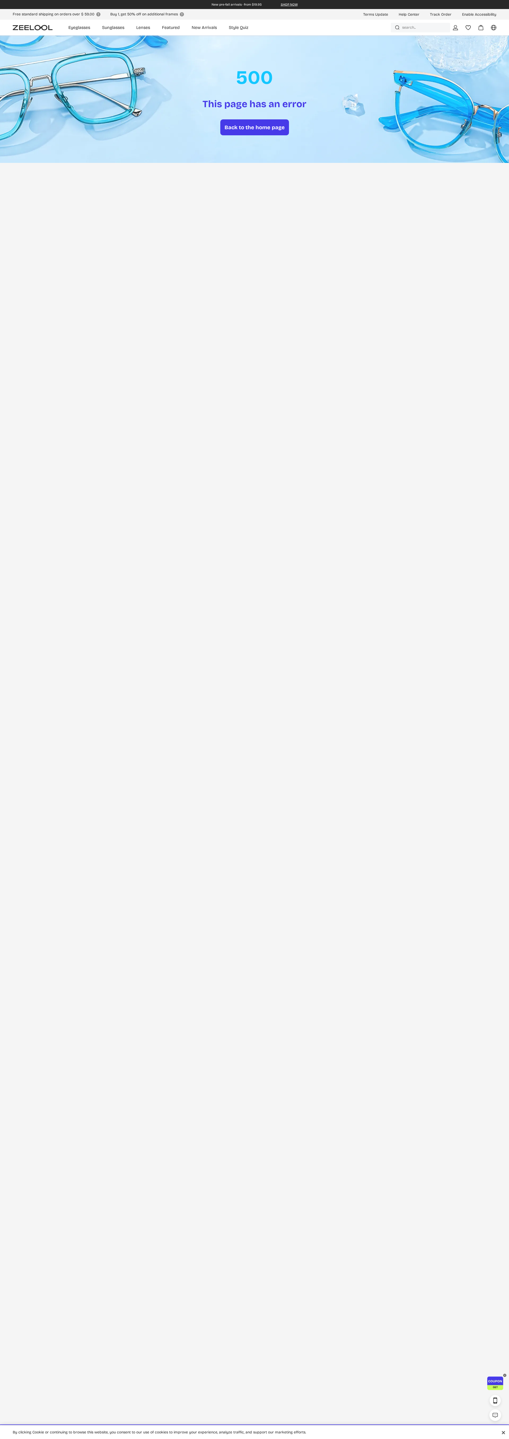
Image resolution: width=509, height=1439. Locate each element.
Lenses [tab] (143, 27)
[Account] (455, 27)
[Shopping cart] (477, 29)
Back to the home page (255, 127)
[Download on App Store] (495, 1400)
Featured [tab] (171, 27)
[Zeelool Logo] (33, 27)
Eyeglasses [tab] (79, 27)
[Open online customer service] (495, 1415)
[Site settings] (490, 29)
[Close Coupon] (504, 1375)
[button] (495, 1383)
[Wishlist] (468, 27)
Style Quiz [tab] (238, 27)
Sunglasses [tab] (113, 27)
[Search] (397, 27)
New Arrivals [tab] (204, 27)
